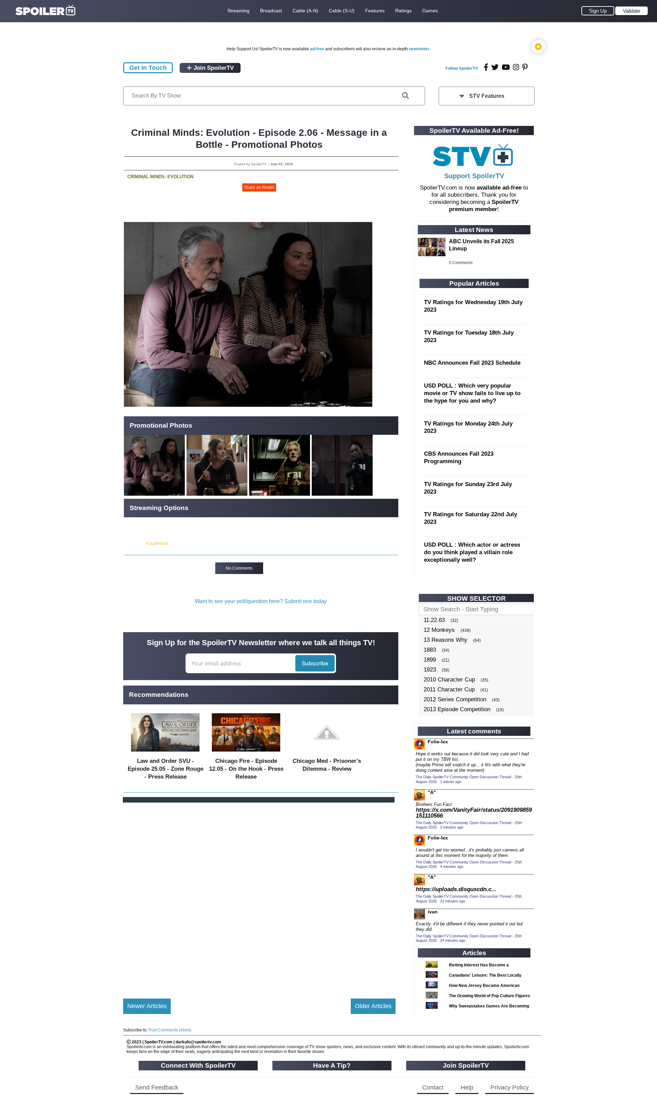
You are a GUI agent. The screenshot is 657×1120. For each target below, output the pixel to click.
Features (375, 10)
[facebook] (486, 67)
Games (430, 10)
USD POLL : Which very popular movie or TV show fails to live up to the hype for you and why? (472, 393)
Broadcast (271, 10)
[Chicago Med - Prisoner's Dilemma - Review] (327, 753)
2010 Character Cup (449, 679)
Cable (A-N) (305, 10)
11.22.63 (434, 620)
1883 (430, 650)
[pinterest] (525, 67)
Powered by (134, 544)
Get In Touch (148, 67)
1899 (430, 659)
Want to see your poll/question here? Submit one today (261, 601)
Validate (631, 11)
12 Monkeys (439, 630)
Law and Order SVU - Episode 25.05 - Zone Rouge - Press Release (165, 769)
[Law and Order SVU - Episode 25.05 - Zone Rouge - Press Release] (165, 753)
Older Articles (373, 1006)
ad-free (317, 49)
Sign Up (598, 11)
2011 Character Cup (449, 689)
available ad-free (499, 187)
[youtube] (506, 67)
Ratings (403, 10)
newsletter (419, 49)
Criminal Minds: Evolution (160, 176)
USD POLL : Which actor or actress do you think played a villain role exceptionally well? (472, 552)
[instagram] (516, 67)
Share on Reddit (259, 187)
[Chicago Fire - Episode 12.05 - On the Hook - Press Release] (246, 753)
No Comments (239, 568)
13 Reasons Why (445, 640)
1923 (430, 669)
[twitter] (495, 67)
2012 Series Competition (455, 699)
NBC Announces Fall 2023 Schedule (472, 363)
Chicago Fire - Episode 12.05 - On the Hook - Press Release (246, 769)
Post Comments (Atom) (170, 1030)
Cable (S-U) (342, 10)
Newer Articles (147, 1006)
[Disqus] (259, 894)
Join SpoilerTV (213, 68)
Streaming (238, 10)
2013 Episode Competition (457, 709)
